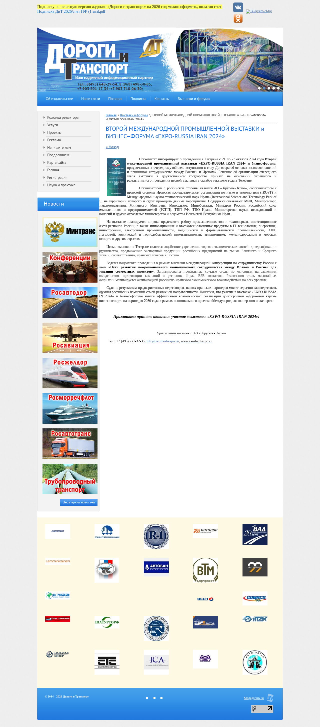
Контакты (162, 99)
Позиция (115, 99)
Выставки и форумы (194, 99)
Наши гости (90, 99)
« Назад (112, 147)
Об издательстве (59, 99)
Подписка (138, 99)
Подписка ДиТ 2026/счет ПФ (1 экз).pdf (71, 11)
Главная (111, 116)
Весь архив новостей (79, 502)
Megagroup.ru (254, 698)
